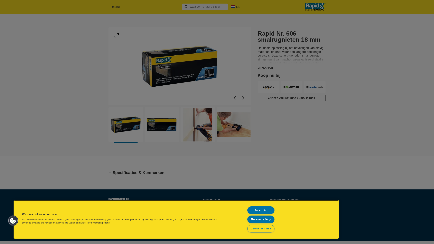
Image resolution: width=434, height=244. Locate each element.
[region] (176, 219)
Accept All (260, 210)
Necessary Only (261, 219)
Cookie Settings (261, 228)
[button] (13, 220)
